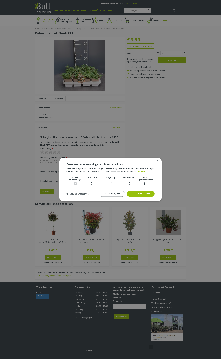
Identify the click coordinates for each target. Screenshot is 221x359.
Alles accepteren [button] (140, 194)
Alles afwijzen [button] (112, 194)
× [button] (157, 161)
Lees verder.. (142, 171)
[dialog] (110, 179)
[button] (77, 193)
